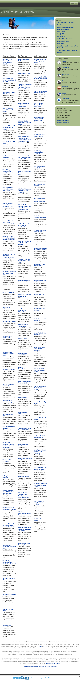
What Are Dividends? (24, 280)
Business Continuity (50, 666)
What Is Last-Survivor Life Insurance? (40, 281)
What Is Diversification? (23, 368)
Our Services (61, 36)
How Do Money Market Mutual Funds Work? (40, 92)
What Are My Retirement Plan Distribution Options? (9, 562)
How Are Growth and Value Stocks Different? (24, 310)
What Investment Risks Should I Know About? (24, 513)
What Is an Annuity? (24, 476)
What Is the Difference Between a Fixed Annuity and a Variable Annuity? (24, 495)
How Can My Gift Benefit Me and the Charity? (8, 110)
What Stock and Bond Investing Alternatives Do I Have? (24, 529)
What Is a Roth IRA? (9, 625)
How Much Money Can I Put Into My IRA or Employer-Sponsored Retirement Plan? (25, 87)
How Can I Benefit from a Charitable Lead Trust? (8, 189)
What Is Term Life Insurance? (39, 295)
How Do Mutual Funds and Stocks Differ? (24, 429)
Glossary (64, 93)
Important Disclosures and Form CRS (34, 666)
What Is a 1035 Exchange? (7, 460)
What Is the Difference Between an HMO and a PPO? (40, 485)
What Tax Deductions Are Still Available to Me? (24, 173)
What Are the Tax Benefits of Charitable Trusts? (24, 122)
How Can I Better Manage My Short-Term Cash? (39, 105)
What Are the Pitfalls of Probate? (9, 93)
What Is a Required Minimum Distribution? (23, 105)
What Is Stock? (22, 338)
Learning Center (62, 59)
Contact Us (61, 108)
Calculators (65, 67)
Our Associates (61, 25)
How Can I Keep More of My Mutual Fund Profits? (24, 243)
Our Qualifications (62, 34)
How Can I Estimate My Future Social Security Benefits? (8, 525)
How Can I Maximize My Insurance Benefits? (40, 387)
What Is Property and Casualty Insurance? (40, 216)
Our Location (61, 31)
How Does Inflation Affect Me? (39, 167)
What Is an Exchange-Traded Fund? (24, 295)
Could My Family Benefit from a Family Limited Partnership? (9, 238)
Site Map (40, 670)
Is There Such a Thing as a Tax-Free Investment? (24, 225)
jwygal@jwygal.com (63, 120)
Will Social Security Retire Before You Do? (9, 508)
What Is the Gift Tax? (24, 73)
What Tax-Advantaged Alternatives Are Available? (24, 190)
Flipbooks (65, 86)
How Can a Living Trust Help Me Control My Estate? (9, 80)
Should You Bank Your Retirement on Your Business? (8, 491)
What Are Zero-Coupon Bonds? (23, 354)
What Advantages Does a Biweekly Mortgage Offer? (39, 119)
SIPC (44, 646)
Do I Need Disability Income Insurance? (39, 436)
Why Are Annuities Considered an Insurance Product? (39, 200)
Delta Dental (60, 43)
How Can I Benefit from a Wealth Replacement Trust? (9, 222)
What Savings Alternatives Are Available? (38, 152)
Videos (64, 81)
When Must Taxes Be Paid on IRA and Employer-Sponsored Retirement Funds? (24, 139)
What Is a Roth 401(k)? (9, 321)
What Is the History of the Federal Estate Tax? (9, 273)
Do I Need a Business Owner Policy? (40, 230)
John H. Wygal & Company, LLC (67, 22)
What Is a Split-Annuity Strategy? (8, 401)
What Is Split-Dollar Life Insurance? (39, 264)
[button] (74, 3)
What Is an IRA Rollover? (7, 308)
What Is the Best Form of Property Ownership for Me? (9, 255)
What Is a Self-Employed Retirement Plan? (9, 547)
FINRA (40, 646)
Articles (64, 61)
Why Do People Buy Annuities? (9, 385)
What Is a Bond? (23, 397)
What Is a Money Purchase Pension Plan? (8, 353)
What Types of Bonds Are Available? (24, 382)
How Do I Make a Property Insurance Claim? (39, 370)
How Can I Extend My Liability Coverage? (40, 468)
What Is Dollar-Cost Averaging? (24, 544)
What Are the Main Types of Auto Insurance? (39, 348)
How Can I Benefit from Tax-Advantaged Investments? (24, 157)
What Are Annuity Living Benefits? (8, 415)
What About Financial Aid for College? (40, 135)
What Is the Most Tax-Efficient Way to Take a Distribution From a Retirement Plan (24, 207)
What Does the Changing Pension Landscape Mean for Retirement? (9, 445)
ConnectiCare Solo (63, 41)
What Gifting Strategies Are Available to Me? (8, 171)
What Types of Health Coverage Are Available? (40, 451)
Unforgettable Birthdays (7, 476)
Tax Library (65, 98)
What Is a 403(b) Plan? (9, 369)
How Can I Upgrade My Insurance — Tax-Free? (24, 260)
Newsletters (65, 74)
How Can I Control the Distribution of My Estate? (9, 127)
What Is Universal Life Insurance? (40, 319)
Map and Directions (63, 122)
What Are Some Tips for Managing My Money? (40, 61)
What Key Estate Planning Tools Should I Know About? (7, 62)
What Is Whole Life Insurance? (39, 309)
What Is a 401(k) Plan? (9, 594)
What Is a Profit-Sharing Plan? (7, 336)
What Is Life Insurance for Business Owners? (40, 248)
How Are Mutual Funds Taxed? (23, 325)
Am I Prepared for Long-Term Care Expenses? (39, 503)
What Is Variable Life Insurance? (40, 333)
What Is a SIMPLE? (8, 293)
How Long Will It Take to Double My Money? (40, 77)
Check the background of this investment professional (48, 678)
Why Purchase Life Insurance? (39, 185)
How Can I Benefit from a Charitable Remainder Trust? (8, 205)
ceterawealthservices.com (52, 663)
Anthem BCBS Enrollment (65, 39)
